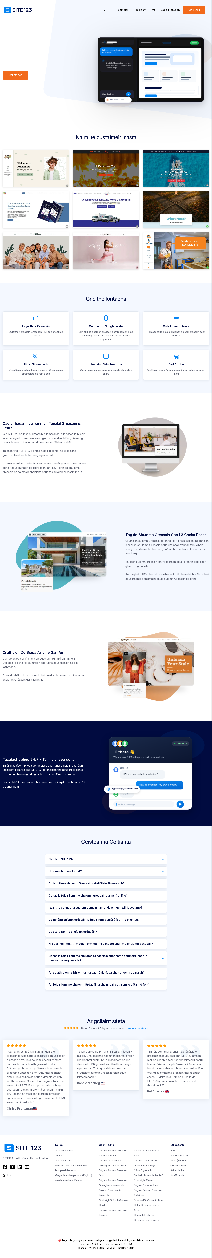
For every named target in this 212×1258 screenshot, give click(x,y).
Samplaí (123, 9)
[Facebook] (5, 1167)
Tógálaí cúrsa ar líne (146, 1185)
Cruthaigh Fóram (143, 1180)
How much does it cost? (65, 871)
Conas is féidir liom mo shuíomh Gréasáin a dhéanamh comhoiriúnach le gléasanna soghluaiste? (98, 958)
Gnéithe (59, 1155)
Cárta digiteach (143, 1170)
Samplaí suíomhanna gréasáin (71, 1165)
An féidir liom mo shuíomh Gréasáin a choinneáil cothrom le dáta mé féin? (99, 984)
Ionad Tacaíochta (180, 1155)
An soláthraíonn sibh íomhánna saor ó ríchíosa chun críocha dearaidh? (97, 972)
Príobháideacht (96, 1247)
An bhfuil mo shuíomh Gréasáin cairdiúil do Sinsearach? (87, 883)
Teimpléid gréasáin (65, 1170)
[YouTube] (27, 1167)
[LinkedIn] (19, 1167)
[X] (12, 1167)
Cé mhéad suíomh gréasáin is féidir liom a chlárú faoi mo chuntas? (94, 919)
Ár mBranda (177, 1175)
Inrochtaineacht (126, 1247)
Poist (178, 1160)
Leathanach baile (64, 1150)
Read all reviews (137, 1028)
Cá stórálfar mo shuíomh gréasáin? (73, 931)
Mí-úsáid (111, 1247)
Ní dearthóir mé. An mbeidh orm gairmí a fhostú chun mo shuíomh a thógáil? (101, 943)
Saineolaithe (177, 1170)
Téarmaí (82, 1247)
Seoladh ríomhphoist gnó (148, 1175)
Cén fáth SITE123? (61, 859)
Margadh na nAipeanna (73, 1175)
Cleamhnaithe (178, 1165)
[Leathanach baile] (104, 9)
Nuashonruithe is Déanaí (68, 1180)
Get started (194, 10)
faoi (172, 1150)
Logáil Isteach (170, 9)
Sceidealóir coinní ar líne (148, 1200)
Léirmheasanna (63, 1160)
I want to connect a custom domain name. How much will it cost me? (95, 907)
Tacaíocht (140, 9)
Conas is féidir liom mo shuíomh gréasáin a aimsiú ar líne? (88, 895)
